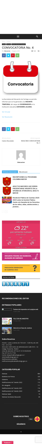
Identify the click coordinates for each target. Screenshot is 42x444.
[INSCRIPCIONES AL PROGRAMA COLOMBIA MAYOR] (7, 181)
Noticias (8, 44)
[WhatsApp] (17, 55)
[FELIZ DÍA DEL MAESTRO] (7, 321)
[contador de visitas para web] (15, 286)
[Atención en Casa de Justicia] (7, 330)
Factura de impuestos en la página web (25, 309)
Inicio (3, 41)
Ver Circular (6, 112)
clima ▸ (21, 247)
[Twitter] (8, 55)
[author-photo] (21, 159)
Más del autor (23, 172)
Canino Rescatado (8, 141)
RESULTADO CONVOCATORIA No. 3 (30, 142)
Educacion (7, 51)
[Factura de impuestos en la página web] (7, 311)
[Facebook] (4, 55)
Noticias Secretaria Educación (18, 44)
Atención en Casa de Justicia (22, 328)
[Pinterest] (13, 55)
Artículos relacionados (10, 172)
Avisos (8, 41)
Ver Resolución (7, 117)
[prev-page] (3, 211)
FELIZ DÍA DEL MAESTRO (21, 318)
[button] (37, 419)
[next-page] (6, 211)
